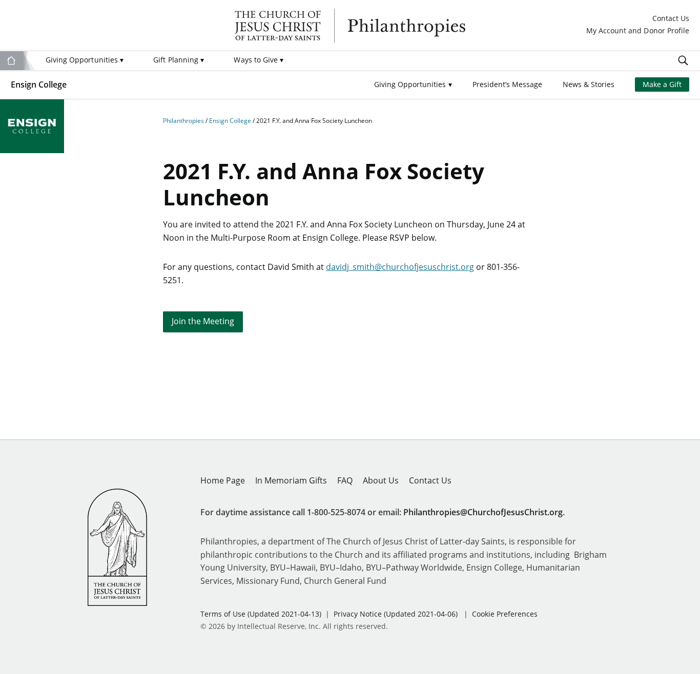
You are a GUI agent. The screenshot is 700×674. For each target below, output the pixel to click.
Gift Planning (178, 60)
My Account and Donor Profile (637, 31)
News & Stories (588, 84)
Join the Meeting (203, 321)
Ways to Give (258, 60)
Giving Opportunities (84, 60)
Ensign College (39, 84)
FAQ (345, 480)
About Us (381, 480)
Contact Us (670, 18)
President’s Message (507, 84)
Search (683, 60)
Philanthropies (350, 25)
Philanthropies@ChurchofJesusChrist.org (483, 512)
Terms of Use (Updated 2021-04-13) (260, 614)
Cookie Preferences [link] (505, 614)
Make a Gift (662, 84)
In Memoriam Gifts (291, 480)
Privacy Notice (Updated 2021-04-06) (396, 614)
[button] (413, 85)
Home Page (222, 480)
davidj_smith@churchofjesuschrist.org (400, 266)
